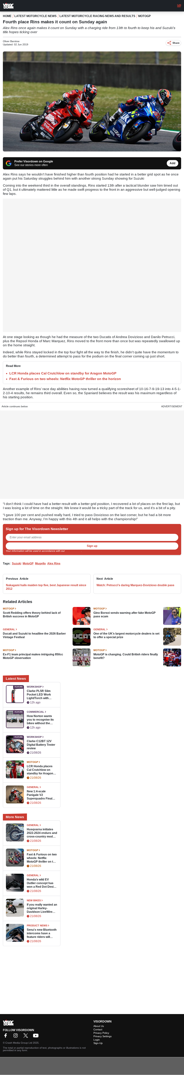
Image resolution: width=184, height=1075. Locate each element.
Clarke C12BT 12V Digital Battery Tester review (41, 745)
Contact (97, 1029)
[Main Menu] (179, 6)
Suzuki (16, 563)
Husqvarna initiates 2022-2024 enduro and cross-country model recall (42, 833)
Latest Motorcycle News (35, 16)
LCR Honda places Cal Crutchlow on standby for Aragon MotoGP (62, 373)
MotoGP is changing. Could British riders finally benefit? (125, 656)
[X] (26, 1036)
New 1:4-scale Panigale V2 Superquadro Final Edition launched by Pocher (40, 795)
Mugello (40, 563)
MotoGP (144, 16)
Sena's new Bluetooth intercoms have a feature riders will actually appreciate (42, 933)
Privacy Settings (102, 1036)
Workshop (34, 686)
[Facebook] (6, 1036)
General (9, 629)
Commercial (35, 711)
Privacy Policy (73, 550)
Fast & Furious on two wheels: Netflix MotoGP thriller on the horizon (65, 379)
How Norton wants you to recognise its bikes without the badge (40, 720)
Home (7, 16)
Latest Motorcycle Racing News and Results (97, 16)
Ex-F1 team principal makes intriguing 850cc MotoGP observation (33, 656)
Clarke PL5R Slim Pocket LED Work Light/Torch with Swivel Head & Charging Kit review (40, 694)
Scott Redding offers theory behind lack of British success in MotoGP (32, 614)
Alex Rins (53, 563)
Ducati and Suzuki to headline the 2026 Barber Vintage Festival (34, 635)
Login (96, 1039)
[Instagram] (16, 1036)
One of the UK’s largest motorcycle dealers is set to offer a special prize (126, 635)
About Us (98, 1026)
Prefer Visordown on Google (33, 161)
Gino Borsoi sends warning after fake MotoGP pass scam (124, 614)
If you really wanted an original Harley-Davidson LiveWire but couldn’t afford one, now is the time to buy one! (42, 908)
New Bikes (34, 900)
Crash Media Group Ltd (18, 1042)
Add (172, 163)
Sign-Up (98, 1043)
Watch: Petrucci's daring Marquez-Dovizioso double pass (135, 585)
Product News (37, 925)
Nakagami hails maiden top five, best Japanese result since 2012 (46, 587)
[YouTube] (36, 1036)
